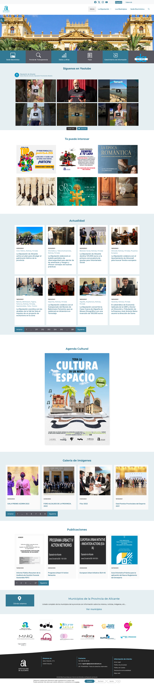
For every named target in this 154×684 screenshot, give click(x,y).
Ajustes (112, 681)
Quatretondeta (21, 306)
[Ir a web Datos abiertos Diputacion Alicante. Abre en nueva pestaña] (141, 56)
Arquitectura (90, 302)
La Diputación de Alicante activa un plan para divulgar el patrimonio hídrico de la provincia (28, 257)
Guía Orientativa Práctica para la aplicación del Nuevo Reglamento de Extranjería (124, 575)
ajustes (77, 682)
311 (36, 329)
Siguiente (80, 329)
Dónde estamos (20, 603)
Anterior (19, 329)
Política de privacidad (120, 665)
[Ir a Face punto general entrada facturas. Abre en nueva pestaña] (90, 56)
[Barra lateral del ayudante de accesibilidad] (2, 20)
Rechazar (100, 681)
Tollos (29, 306)
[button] (148, 9)
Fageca (33, 302)
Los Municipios (121, 9)
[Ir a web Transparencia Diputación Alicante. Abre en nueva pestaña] (38, 56)
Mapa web (117, 673)
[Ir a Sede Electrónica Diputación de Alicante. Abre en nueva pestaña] (13, 56)
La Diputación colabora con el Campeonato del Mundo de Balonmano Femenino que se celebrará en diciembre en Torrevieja (60, 309)
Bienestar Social (85, 251)
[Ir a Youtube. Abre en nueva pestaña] (106, 2)
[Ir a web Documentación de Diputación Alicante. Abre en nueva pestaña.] (64, 56)
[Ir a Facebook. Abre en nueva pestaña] (95, 2)
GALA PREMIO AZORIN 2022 (18, 504)
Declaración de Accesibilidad (122, 670)
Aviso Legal (117, 662)
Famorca (19, 304)
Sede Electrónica (137, 9)
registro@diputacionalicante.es (91, 663)
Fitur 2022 (84, 504)
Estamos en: (47, 658)
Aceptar (89, 681)
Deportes (51, 302)
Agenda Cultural (77, 348)
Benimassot (26, 302)
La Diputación (103, 9)
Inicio (92, 9)
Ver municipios (94, 609)
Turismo (34, 306)
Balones (19, 302)
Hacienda (114, 302)
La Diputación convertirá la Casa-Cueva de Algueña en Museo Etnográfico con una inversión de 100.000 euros (91, 310)
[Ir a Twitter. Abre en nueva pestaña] (99, 2)
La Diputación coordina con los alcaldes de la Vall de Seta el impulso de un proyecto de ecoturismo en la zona (29, 312)
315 (61, 329)
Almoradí (114, 251)
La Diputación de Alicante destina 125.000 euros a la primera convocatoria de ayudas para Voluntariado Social (91, 258)
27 (36, 583)
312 (42, 329)
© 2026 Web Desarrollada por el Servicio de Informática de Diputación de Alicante (77, 677)
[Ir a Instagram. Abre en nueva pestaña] (102, 2)
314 (55, 329)
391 (72, 329)
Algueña (82, 302)
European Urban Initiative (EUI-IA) (93, 573)
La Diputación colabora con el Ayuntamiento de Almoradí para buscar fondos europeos (123, 258)
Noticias (29, 251)
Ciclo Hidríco (20, 251)
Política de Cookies (119, 667)
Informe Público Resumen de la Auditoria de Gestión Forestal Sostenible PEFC (28, 575)
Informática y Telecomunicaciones (59, 251)
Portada (35, 251)
